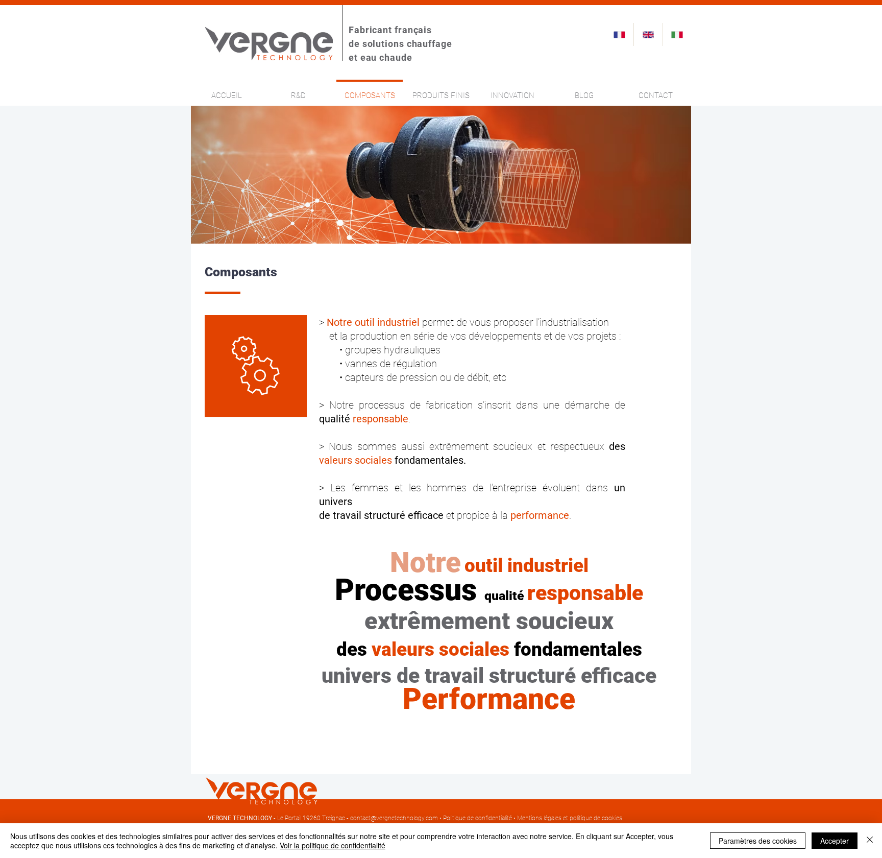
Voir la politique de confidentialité (332, 845)
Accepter (834, 841)
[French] (619, 34)
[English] (647, 34)
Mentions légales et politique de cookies (569, 818)
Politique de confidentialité (477, 818)
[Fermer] (870, 840)
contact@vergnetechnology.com (394, 818)
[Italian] (677, 34)
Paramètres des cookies (758, 841)
